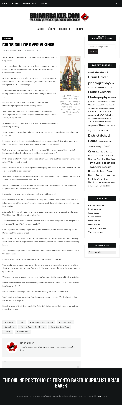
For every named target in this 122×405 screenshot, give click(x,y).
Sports (7, 39)
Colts (22, 322)
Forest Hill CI (109, 88)
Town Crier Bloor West (60, 327)
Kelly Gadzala (94, 217)
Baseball (92, 72)
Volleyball (104, 185)
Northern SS (93, 111)
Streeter (103, 125)
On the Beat (109, 115)
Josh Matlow (92, 102)
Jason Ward (93, 213)
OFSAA (100, 114)
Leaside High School (102, 105)
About (5, 3)
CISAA (113, 84)
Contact (44, 3)
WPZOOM (102, 396)
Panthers (91, 118)
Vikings (7, 331)
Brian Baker (17, 50)
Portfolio (28, 3)
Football (100, 87)
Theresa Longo (95, 232)
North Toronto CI (106, 111)
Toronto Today (94, 146)
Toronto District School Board (32, 327)
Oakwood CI (92, 115)
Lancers (99, 102)
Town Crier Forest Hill (101, 162)
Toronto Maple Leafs (105, 141)
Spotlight (98, 121)
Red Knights (99, 118)
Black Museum (94, 209)
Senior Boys (9, 327)
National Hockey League (106, 108)
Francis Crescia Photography (41, 322)
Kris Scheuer (94, 220)
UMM (108, 182)
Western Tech (22, 331)
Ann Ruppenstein (96, 205)
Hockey (112, 97)
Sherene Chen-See (97, 228)
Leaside (92, 105)
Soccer (91, 121)
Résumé (16, 3)
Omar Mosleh (94, 224)
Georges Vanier (65, 322)
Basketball (9, 322)
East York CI (92, 88)
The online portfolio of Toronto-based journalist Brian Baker (61, 383)
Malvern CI (94, 108)
